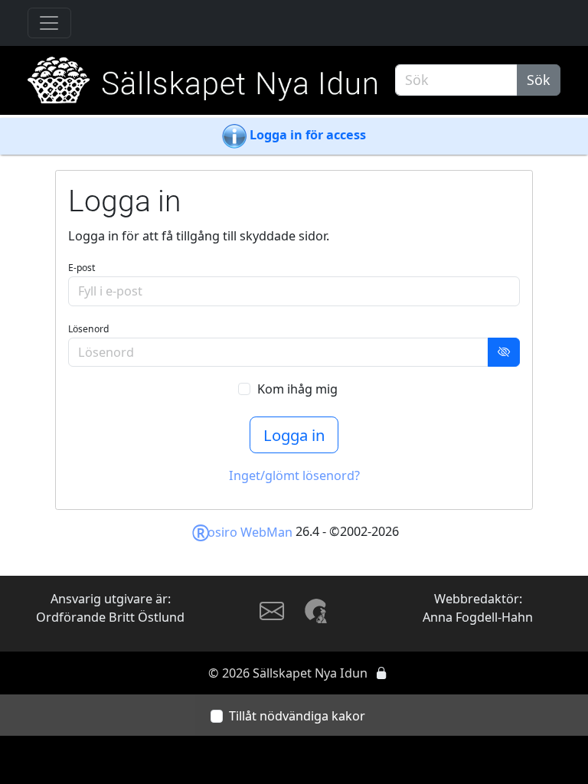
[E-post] (272, 616)
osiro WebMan (241, 532)
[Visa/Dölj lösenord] (504, 353)
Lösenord (88, 328)
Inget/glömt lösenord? (294, 475)
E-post (81, 267)
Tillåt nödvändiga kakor (297, 715)
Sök (538, 79)
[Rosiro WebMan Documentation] (317, 610)
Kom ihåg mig (297, 389)
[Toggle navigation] (49, 23)
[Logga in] (381, 673)
